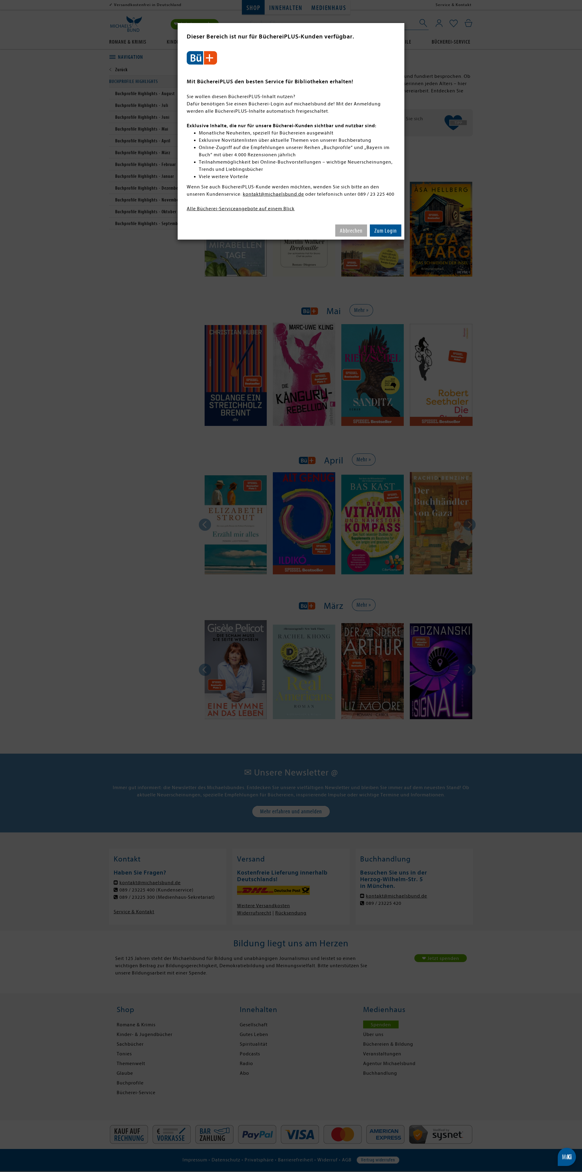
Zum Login (385, 230)
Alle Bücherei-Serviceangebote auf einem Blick (241, 208)
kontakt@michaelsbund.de (273, 194)
